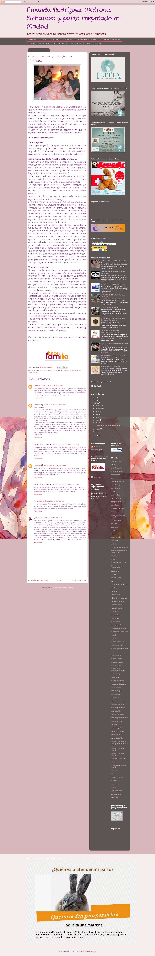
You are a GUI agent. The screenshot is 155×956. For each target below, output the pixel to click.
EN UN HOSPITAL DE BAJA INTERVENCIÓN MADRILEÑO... (111, 332)
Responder (38, 398)
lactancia (114, 591)
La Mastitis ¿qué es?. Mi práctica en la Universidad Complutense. (113, 319)
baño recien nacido (117, 481)
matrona (114, 638)
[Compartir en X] (62, 367)
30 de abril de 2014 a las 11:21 (53, 501)
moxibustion (115, 677)
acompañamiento (116, 461)
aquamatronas (116, 475)
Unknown (37, 386)
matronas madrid (116, 659)
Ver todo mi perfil (96, 450)
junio (97, 417)
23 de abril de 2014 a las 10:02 (55, 405)
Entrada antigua (78, 580)
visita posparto (116, 794)
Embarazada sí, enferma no (110, 307)
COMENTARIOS (58, 43)
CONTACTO (67, 39)
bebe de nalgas (116, 485)
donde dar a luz (116, 537)
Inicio (59, 580)
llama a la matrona (117, 605)
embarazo (114, 544)
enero (98, 432)
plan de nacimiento (117, 731)
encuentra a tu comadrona (119, 547)
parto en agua (115, 694)
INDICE (43, 39)
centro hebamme (116, 495)
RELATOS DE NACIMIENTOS (39, 43)
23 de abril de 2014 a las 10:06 (67, 444)
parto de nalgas (116, 691)
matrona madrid (116, 655)
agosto (98, 411)
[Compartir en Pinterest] (67, 367)
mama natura (115, 615)
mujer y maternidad (117, 680)
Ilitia (112, 581)
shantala (114, 780)
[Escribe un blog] (60, 367)
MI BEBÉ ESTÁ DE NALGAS (110, 367)
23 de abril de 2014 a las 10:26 (67, 484)
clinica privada (116, 498)
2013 (95, 435)
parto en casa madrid (118, 701)
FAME (113, 559)
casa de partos (116, 488)
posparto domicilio (117, 738)
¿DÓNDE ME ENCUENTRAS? (110, 39)
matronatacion (116, 665)
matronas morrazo (117, 662)
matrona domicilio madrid (68, 370)
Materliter (38, 501)
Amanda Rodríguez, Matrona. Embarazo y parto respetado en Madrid (74, 18)
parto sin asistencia (117, 721)
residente (114, 762)
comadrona (114, 505)
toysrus (113, 787)
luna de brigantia (116, 608)
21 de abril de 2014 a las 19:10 (52, 386)
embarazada (115, 540)
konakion (114, 588)
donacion (114, 534)
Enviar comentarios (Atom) (62, 588)
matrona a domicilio (117, 642)
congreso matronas (117, 508)
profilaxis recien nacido (118, 758)
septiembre (99, 408)
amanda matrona (43, 370)
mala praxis (115, 611)
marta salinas (115, 618)
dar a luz (54, 370)
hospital (113, 574)
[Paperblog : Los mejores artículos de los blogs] (116, 451)
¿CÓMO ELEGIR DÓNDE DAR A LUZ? (113, 261)
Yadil (36, 518)
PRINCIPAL (33, 39)
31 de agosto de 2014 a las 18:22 (50, 518)
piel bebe (114, 724)
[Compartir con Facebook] (64, 367)
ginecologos (115, 571)
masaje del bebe (116, 625)
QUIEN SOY (54, 39)
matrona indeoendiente (118, 652)
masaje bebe (115, 621)
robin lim (114, 770)
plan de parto (115, 734)
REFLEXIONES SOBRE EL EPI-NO (113, 284)
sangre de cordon (117, 777)
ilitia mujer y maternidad (119, 584)
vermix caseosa (116, 791)
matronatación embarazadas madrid (118, 669)
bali (112, 478)
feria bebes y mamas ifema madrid (118, 567)
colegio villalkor (116, 502)
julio (97, 414)
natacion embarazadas (118, 684)
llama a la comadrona (118, 601)
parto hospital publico (118, 707)
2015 (95, 400)
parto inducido (115, 711)
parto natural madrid (117, 714)
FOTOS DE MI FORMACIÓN (86, 39)
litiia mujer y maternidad (119, 598)
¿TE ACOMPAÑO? (75, 43)
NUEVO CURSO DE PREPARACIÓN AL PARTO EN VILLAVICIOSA (114, 357)
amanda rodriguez (117, 471)
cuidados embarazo (117, 520)
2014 (95, 403)
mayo (98, 420)
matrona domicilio (117, 645)
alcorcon (114, 464)
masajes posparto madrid (119, 632)
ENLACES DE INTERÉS (93, 43)
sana (112, 774)
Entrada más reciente (38, 580)
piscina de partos (116, 728)
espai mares (115, 556)
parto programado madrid (119, 718)
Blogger (94, 951)
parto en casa (115, 697)
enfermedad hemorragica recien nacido (119, 551)
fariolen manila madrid (118, 562)
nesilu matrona (116, 687)
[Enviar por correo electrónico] (58, 367)
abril (97, 423)
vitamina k (114, 797)
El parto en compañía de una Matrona (107, 425)
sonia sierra (115, 784)
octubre (98, 405)
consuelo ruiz (115, 512)
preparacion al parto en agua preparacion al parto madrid (119, 743)
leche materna (116, 594)
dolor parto (114, 527)
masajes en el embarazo (119, 628)
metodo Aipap (115, 674)
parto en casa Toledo (118, 704)
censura (113, 491)
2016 (95, 397)
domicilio (114, 530)
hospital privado (116, 578)
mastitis (113, 635)
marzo (98, 429)
